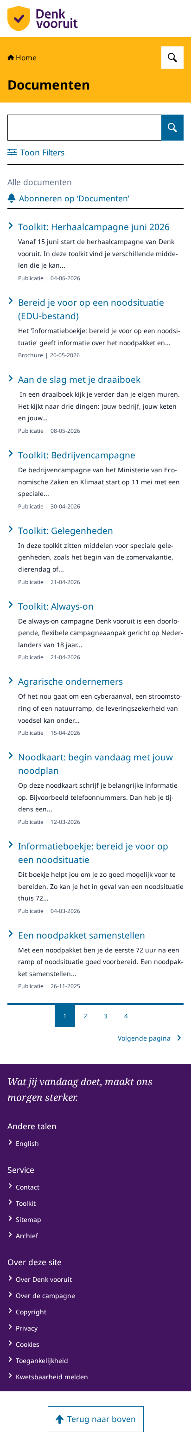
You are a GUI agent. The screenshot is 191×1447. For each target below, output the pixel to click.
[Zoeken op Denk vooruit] (172, 57)
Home (26, 57)
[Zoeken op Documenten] (172, 128)
